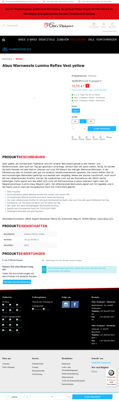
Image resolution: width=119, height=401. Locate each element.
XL (91, 121)
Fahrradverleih (20, 49)
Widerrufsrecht (67, 377)
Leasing (35, 367)
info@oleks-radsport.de (101, 363)
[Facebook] (75, 307)
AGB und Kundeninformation (73, 381)
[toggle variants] (8, 396)
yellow (76, 110)
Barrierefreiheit (67, 384)
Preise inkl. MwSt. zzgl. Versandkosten (89, 90)
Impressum (66, 364)
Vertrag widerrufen (109, 31)
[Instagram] (66, 307)
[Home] (3, 40)
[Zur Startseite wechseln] (59, 25)
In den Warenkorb (102, 128)
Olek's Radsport (8, 367)
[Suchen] (3, 26)
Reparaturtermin (38, 371)
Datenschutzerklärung (70, 374)
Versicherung (37, 374)
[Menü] (115, 370)
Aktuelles (6, 364)
